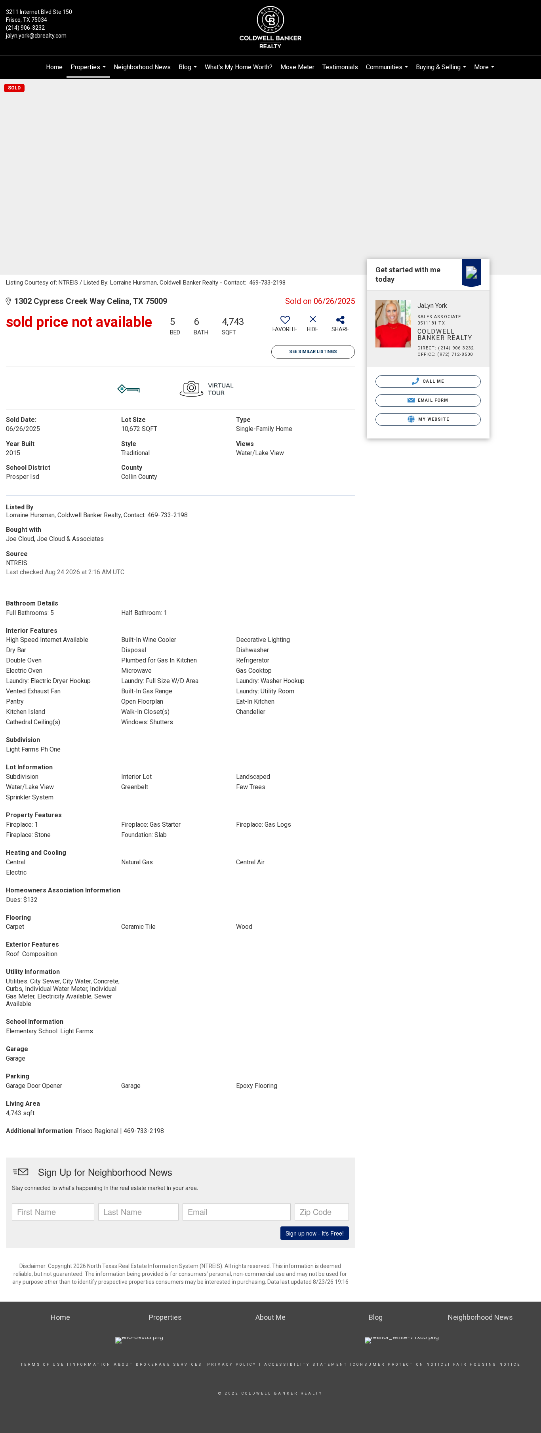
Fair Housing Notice (487, 1365)
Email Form (432, 400)
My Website (433, 419)
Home (54, 67)
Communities (388, 71)
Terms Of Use (43, 1365)
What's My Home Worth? (238, 67)
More (485, 71)
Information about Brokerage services (136, 1365)
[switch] (285, 327)
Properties (89, 70)
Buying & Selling (442, 71)
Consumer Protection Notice (400, 1365)
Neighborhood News (142, 67)
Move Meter (297, 67)
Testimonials (340, 67)
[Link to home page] (270, 27)
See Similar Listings (313, 351)
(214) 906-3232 (25, 28)
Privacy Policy (232, 1365)
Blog (189, 71)
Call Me (432, 381)
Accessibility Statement (306, 1365)
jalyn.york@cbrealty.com (36, 35)
